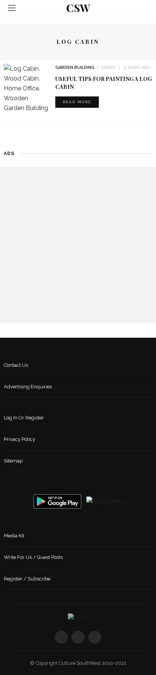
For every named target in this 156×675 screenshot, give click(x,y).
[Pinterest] (94, 637)
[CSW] (78, 617)
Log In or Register (24, 418)
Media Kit (14, 535)
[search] (144, 7)
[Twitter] (78, 637)
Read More (77, 102)
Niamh (108, 67)
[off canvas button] (12, 8)
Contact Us (16, 365)
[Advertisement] (78, 245)
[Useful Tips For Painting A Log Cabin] (27, 88)
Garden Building (75, 67)
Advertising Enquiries (28, 386)
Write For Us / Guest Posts (33, 557)
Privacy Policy (19, 439)
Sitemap (13, 461)
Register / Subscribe (27, 579)
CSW (78, 8)
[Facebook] (61, 637)
